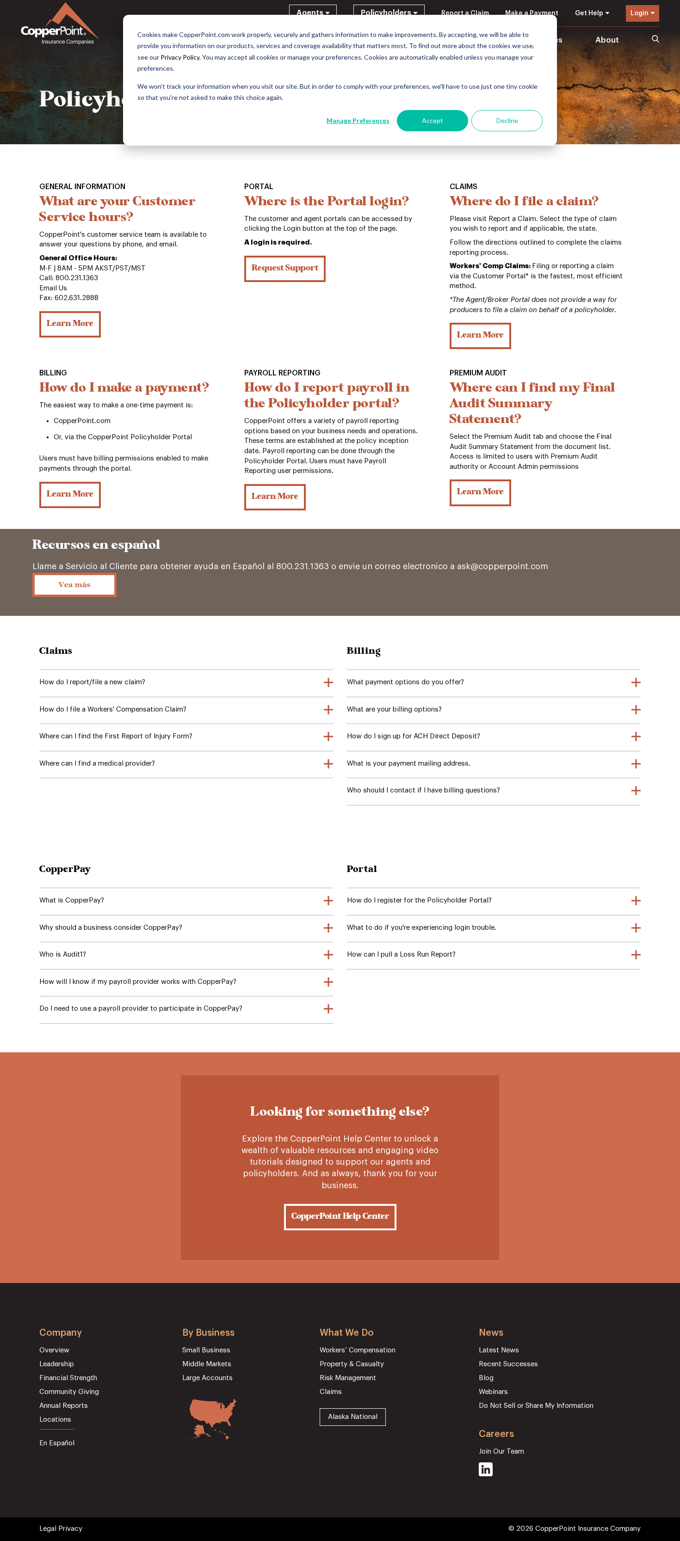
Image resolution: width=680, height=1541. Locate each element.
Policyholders (386, 13)
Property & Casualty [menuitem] (352, 1364)
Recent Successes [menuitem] (508, 1364)
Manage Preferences (358, 120)
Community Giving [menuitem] (69, 1391)
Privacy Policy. (181, 57)
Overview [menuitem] (54, 1350)
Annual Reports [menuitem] (63, 1405)
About (607, 40)
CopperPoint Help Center (340, 1217)
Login (640, 13)
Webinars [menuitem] (493, 1391)
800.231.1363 (302, 566)
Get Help (589, 13)
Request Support (285, 269)
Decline (507, 120)
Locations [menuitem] (55, 1419)
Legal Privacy (60, 1528)
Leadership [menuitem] (56, 1364)
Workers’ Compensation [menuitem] (358, 1350)
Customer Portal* (501, 276)
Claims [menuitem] (331, 1391)
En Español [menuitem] (56, 1443)
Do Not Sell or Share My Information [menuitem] (536, 1405)
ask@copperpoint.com (502, 566)
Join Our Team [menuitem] (501, 1451)
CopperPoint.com (82, 420)
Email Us (53, 288)
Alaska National (352, 1416)
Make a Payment (531, 13)
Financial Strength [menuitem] (68, 1378)
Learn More (70, 324)
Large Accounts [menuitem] (207, 1378)
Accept (432, 120)
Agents (310, 13)
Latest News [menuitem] (499, 1350)
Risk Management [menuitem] (348, 1378)
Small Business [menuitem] (206, 1350)
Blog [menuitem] (486, 1378)
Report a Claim (465, 13)
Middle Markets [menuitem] (206, 1364)
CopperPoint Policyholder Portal (140, 437)
